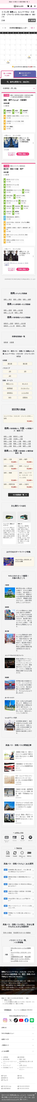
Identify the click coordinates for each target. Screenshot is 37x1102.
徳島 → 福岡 (27, 299)
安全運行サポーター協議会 (22, 932)
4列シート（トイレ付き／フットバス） (24, 253)
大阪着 (12, 342)
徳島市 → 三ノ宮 (9, 326)
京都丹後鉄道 (6, 1088)
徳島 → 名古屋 (18, 310)
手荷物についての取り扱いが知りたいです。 (19, 914)
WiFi (9, 397)
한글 (20, 1075)
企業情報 (5, 1057)
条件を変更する (18, 81)
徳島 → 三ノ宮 (8, 312)
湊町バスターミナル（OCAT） (20, 959)
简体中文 (21, 1078)
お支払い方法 (19, 833)
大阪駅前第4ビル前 (17, 956)
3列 (25, 371)
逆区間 (33, 20)
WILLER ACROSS (24, 1088)
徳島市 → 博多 (21, 326)
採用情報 (21, 1057)
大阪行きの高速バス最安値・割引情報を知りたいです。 (19, 892)
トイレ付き (25, 393)
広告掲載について (8, 1067)
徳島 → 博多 (19, 312)
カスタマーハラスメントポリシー (26, 1068)
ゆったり (25, 384)
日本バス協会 (7, 932)
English (5, 1075)
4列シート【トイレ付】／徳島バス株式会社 (24, 139)
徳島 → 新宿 (8, 310)
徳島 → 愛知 (17, 299)
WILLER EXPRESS (24, 1086)
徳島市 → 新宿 (8, 323)
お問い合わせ (23, 1065)
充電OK (25, 397)
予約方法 (19, 848)
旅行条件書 (6, 1059)
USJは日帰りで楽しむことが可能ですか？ (19, 899)
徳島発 (6, 342)
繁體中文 (5, 1078)
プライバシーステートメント (10, 1062)
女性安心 (10, 393)
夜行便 (25, 363)
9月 (32, 28)
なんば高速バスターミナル (19, 961)
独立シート (9, 384)
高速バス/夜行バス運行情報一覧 (18, 2)
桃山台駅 (28, 956)
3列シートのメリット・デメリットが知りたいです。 (20, 907)
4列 (10, 376)
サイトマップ (6, 1065)
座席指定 (10, 388)
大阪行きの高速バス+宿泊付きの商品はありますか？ (20, 885)
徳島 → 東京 (8, 299)
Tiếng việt (5, 1080)
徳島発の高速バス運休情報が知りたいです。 (19, 878)
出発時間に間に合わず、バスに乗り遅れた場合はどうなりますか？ (19, 870)
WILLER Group (7, 1086)
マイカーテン (25, 388)
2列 (10, 371)
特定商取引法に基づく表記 (26, 1062)
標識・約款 (22, 1059)
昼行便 (10, 363)
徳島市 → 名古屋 (20, 323)
